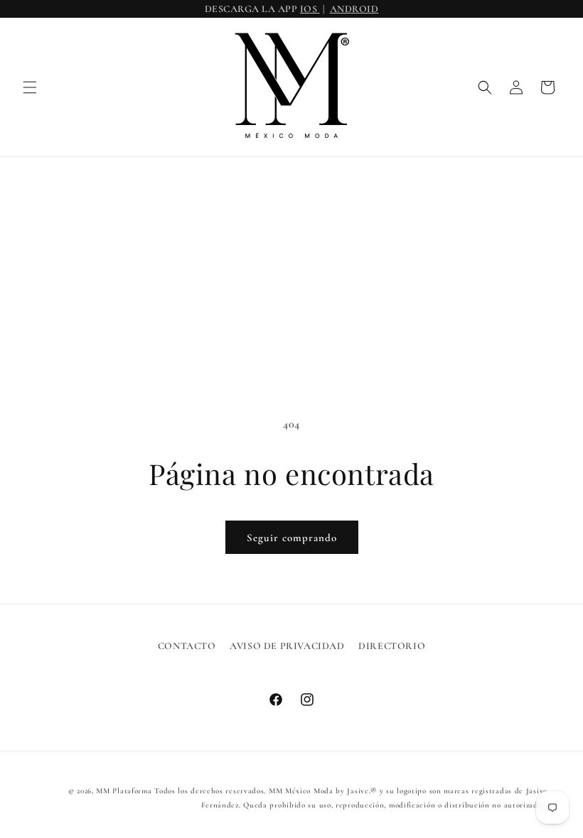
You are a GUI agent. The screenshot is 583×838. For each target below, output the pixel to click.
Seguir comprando (292, 537)
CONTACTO (187, 646)
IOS (310, 9)
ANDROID (354, 9)
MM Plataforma (123, 790)
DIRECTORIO (391, 646)
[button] (30, 87)
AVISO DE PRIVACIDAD (287, 646)
